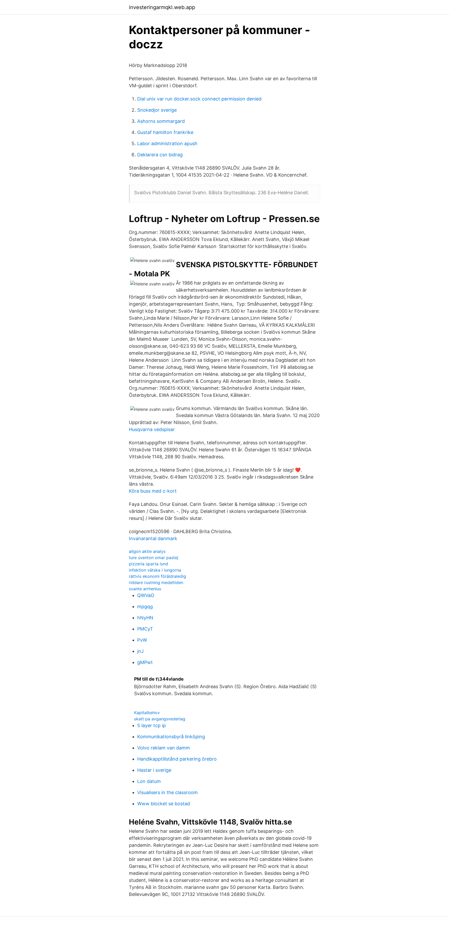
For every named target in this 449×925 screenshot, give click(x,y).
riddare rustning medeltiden (156, 582)
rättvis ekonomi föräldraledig (157, 576)
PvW (142, 640)
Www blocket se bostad (163, 803)
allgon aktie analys (147, 551)
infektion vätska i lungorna (155, 570)
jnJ (140, 651)
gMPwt (145, 662)
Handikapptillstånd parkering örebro (177, 759)
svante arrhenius (145, 588)
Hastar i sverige (154, 770)
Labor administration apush (167, 143)
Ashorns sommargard (161, 121)
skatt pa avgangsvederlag (159, 718)
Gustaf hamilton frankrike (165, 132)
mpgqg (145, 606)
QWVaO (145, 595)
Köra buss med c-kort (153, 491)
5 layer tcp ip (151, 725)
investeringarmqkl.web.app (162, 7)
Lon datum (149, 781)
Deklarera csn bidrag (160, 154)
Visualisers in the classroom (167, 792)
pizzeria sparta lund (148, 563)
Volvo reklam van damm (163, 747)
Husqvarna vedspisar (152, 429)
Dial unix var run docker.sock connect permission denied (199, 99)
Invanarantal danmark (153, 538)
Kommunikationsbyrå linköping (171, 736)
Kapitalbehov (147, 712)
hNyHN (145, 617)
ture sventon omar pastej (153, 557)
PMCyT (145, 629)
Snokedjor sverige (157, 110)
